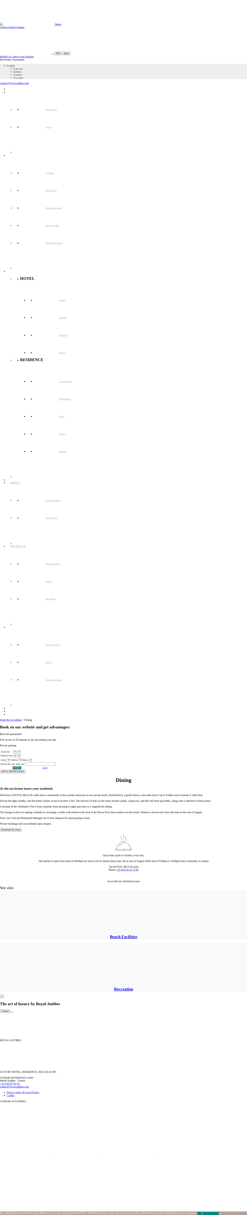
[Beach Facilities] (47, 929)
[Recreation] (47, 981)
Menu (57, 24)
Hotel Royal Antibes (11, 719)
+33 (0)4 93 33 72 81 (127, 869)
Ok (199, 1213)
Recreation (123, 989)
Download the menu (10, 830)
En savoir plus (211, 1213)
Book (66, 53)
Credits (10, 1095)
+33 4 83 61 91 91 (10, 1083)
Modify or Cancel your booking (17, 56)
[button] (11, 65)
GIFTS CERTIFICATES (12, 771)
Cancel (45, 768)
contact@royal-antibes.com (14, 83)
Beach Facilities (123, 937)
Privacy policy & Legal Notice (23, 1092)
